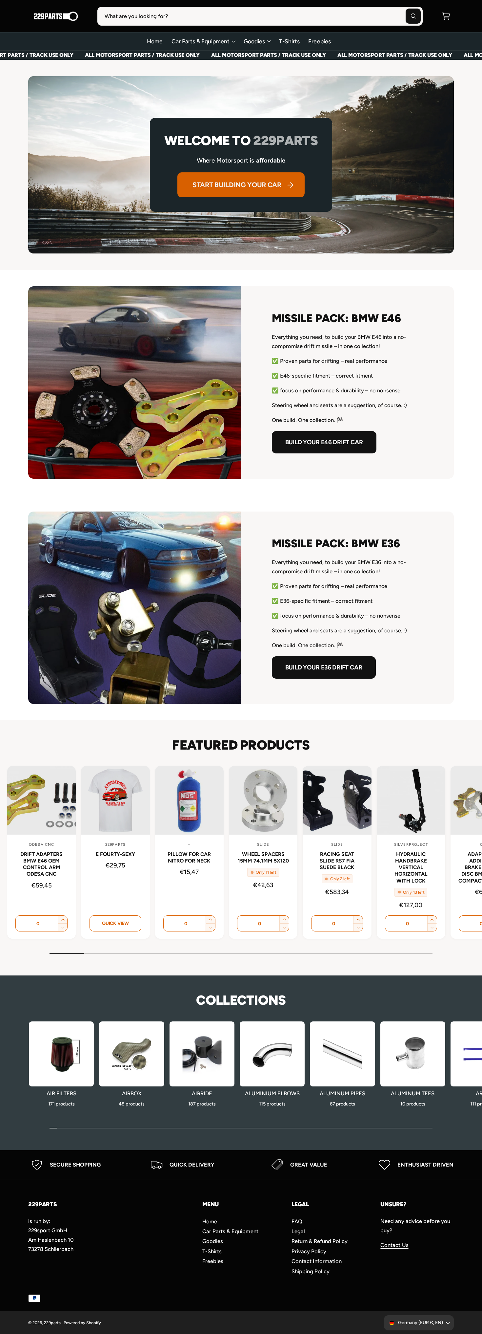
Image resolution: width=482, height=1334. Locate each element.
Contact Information (316, 1261)
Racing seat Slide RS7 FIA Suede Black (337, 860)
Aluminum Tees (412, 1093)
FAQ (296, 1221)
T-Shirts (212, 1251)
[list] (241, 1164)
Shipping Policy (310, 1271)
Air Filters (61, 1093)
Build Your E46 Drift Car (324, 442)
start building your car (236, 185)
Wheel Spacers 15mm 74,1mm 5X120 (263, 857)
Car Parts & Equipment (200, 41)
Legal (298, 1231)
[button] (445, 16)
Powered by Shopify (82, 1322)
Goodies (254, 41)
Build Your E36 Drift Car (323, 667)
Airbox (131, 1093)
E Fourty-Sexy (115, 854)
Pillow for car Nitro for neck (189, 857)
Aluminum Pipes (342, 1093)
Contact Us (394, 1245)
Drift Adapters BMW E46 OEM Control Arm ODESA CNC (41, 864)
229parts (52, 1322)
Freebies (212, 1261)
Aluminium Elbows (272, 1093)
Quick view (115, 923)
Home (209, 1221)
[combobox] (260, 16)
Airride (202, 1093)
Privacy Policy (308, 1251)
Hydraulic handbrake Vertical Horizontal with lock (411, 867)
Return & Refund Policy (319, 1241)
